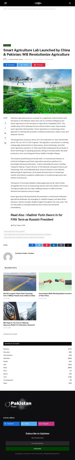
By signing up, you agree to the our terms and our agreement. (37, 453)
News (5, 367)
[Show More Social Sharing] (48, 65)
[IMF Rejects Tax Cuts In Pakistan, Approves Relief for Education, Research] (19, 311)
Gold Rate (6, 358)
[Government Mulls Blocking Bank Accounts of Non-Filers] (55, 282)
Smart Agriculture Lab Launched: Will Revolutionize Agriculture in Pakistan (27, 234)
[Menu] (5, 3)
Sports (5, 374)
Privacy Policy (48, 453)
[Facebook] (5, 123)
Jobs (4, 364)
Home (5, 9)
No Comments (39, 59)
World (5, 383)
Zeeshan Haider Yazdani (16, 59)
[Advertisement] (37, 26)
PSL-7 (5, 371)
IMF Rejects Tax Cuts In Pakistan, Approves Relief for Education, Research (19, 324)
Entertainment (8, 355)
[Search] (70, 3)
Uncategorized (8, 380)
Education (6, 352)
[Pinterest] (5, 138)
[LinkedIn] (5, 133)
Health (5, 361)
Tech (5, 377)
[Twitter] (5, 128)
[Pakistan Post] (37, 3)
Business (7, 45)
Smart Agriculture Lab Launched (14, 231)
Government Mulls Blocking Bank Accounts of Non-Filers (55, 295)
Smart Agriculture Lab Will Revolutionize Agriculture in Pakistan (24, 237)
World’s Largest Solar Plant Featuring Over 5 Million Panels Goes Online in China (19, 295)
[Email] (5, 143)
